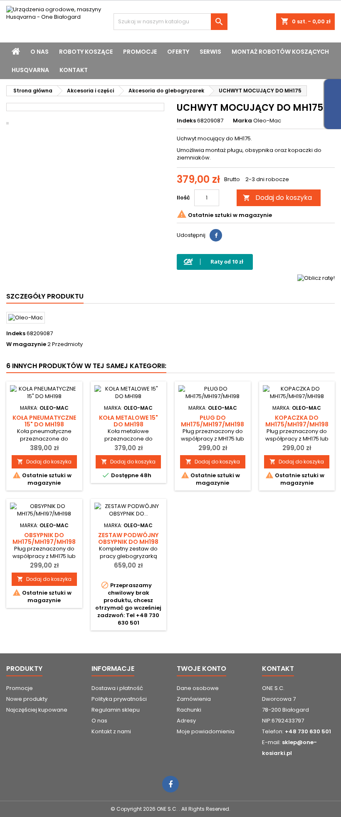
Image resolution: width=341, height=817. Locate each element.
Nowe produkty (26, 699)
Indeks (186, 121)
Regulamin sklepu (115, 710)
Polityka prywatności (119, 699)
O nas (39, 51)
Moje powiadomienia (206, 731)
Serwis (210, 51)
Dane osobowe (198, 688)
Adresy (186, 721)
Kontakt (73, 70)
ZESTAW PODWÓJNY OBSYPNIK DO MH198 (128, 538)
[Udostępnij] (216, 235)
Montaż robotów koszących (280, 51)
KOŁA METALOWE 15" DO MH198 (128, 420)
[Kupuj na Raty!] (215, 262)
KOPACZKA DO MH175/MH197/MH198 (297, 420)
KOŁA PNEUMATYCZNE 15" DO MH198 (44, 420)
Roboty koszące (86, 51)
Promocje (140, 51)
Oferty (178, 51)
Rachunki (189, 710)
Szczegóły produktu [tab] (45, 296)
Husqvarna (30, 70)
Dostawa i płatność (117, 688)
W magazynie (26, 344)
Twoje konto (201, 668)
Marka (242, 121)
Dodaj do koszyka (277, 197)
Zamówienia (194, 699)
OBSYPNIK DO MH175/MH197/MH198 (44, 538)
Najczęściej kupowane (36, 710)
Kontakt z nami (111, 731)
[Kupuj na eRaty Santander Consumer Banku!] (316, 277)
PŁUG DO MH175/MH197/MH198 (212, 420)
